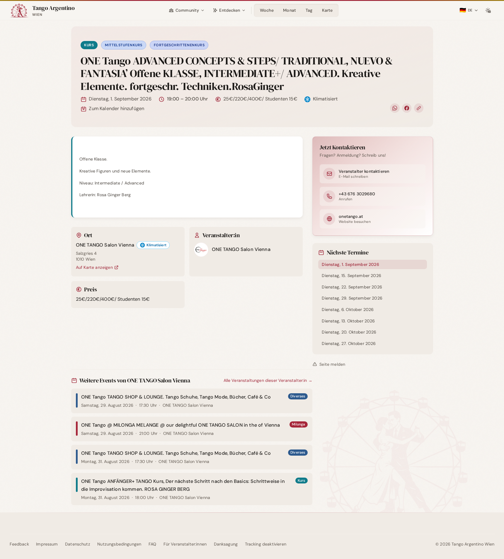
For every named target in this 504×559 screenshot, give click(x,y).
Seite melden (332, 364)
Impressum (47, 544)
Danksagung (226, 544)
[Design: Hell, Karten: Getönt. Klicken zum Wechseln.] (488, 10)
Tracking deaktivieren (265, 544)
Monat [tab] (289, 10)
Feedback (19, 544)
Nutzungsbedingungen (119, 544)
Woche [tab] (267, 10)
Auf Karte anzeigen (97, 267)
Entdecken (229, 10)
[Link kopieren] (419, 108)
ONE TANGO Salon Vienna (105, 245)
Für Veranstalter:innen (185, 544)
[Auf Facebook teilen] (407, 108)
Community (187, 10)
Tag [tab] (309, 10)
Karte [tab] (327, 10)
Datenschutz (77, 544)
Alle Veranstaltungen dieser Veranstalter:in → (268, 380)
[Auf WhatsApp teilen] (395, 108)
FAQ (152, 544)
